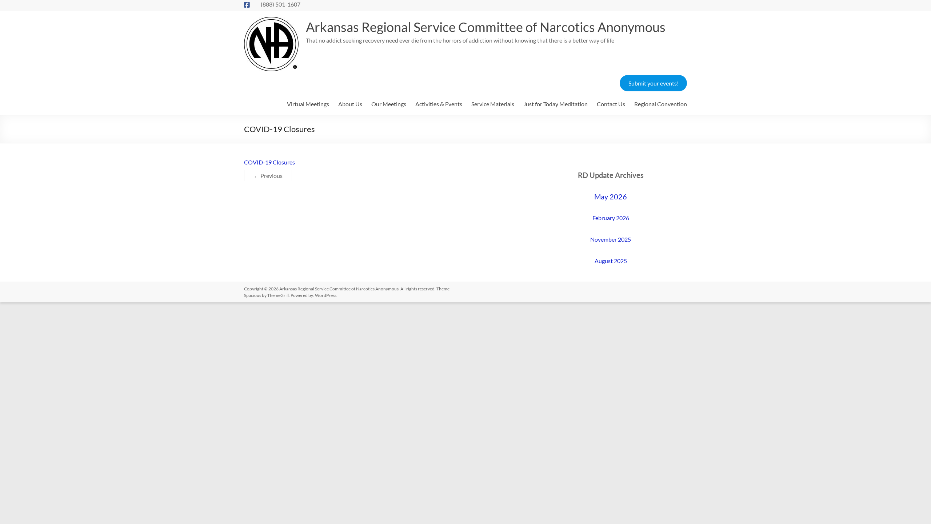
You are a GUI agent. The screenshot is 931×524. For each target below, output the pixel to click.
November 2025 (610, 239)
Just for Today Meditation (555, 103)
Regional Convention (660, 103)
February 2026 (610, 217)
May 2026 (610, 196)
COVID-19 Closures (269, 162)
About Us (350, 103)
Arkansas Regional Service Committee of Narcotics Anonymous (486, 27)
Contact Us (611, 103)
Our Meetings (388, 103)
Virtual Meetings (308, 103)
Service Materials (492, 103)
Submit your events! (653, 83)
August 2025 (611, 260)
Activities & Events (438, 103)
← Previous (268, 175)
